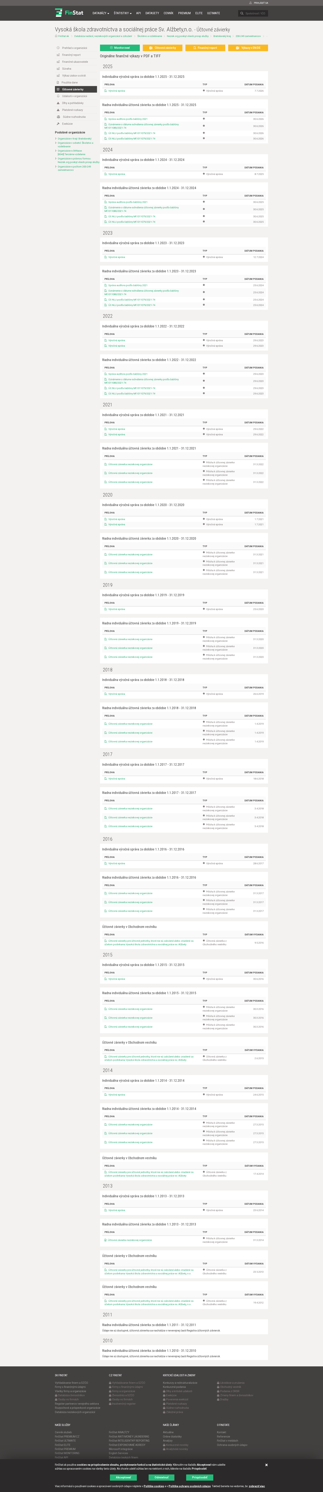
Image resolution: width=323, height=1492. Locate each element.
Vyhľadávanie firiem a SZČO (71, 1382)
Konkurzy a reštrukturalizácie (180, 1382)
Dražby (224, 1399)
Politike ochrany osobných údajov (190, 1486)
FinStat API (61, 1457)
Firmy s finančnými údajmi (70, 1386)
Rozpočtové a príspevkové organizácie (77, 1407)
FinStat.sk (63, 36)
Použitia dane (70, 82)
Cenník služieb (63, 1432)
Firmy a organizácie (123, 1391)
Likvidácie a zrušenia (232, 1382)
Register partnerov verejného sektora (77, 1403)
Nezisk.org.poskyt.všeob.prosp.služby (188, 36)
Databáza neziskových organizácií (75, 1412)
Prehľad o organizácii (74, 47)
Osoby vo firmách (68, 1399)
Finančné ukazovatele (75, 61)
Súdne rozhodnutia (74, 116)
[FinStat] (69, 15)
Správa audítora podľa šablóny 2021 (127, 119)
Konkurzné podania (174, 1386)
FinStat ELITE (62, 1444)
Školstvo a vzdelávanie (149, 36)
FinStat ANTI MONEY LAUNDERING (129, 1436)
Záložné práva (174, 1412)
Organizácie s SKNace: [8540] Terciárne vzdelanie (71, 152)
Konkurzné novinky (177, 1444)
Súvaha (66, 68)
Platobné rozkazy (72, 109)
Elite (199, 13)
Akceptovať (123, 1477)
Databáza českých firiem (123, 1457)
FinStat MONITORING (67, 1453)
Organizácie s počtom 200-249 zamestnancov (74, 168)
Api (138, 13)
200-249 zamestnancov (248, 36)
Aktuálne (168, 1432)
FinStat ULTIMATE (65, 1440)
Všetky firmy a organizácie (70, 1391)
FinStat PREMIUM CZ (67, 1436)
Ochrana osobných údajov (232, 1444)
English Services (118, 1453)
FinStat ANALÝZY (119, 1432)
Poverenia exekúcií (177, 1399)
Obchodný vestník (230, 1386)
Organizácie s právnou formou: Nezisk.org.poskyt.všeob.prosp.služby (77, 160)
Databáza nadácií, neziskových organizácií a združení (103, 36)
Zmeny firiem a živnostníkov (236, 1395)
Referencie (223, 1436)
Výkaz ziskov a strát (74, 75)
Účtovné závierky (72, 89)
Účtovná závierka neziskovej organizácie (130, 464)
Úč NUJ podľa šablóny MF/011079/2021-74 (131, 133)
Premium (184, 13)
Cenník (168, 13)
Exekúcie (67, 123)
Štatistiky (121, 13)
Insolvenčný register (124, 1403)
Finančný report (71, 54)
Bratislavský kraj (222, 36)
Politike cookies (154, 1486)
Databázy (99, 13)
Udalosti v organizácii (74, 96)
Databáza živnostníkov (71, 1395)
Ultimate (213, 13)
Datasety (152, 13)
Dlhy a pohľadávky (73, 103)
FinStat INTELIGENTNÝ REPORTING (129, 1440)
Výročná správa (116, 90)
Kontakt (221, 1432)
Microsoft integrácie (121, 1449)
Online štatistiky (172, 1436)
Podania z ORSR (229, 1391)
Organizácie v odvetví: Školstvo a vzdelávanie (75, 144)
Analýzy (168, 1440)
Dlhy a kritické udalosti (179, 1391)
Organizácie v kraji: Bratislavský (74, 138)
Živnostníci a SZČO (123, 1395)
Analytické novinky (177, 1449)
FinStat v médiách (227, 1440)
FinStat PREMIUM (65, 1449)
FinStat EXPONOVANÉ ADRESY (127, 1444)
